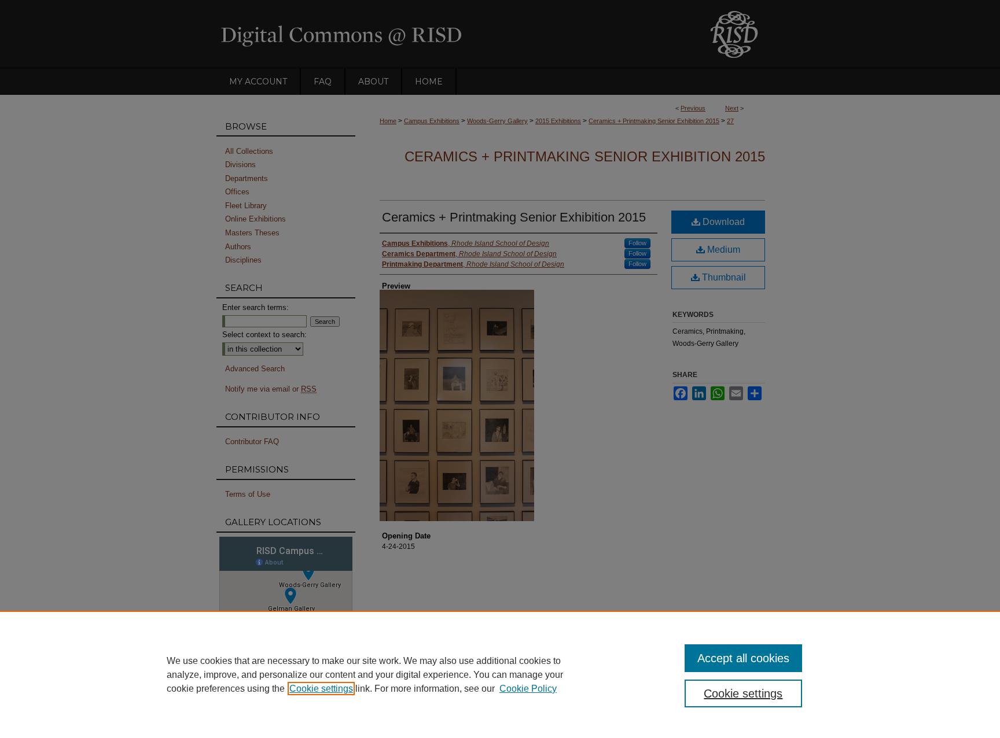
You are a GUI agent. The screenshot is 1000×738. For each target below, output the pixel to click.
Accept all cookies (743, 658)
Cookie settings (321, 688)
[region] (500, 674)
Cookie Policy (528, 688)
